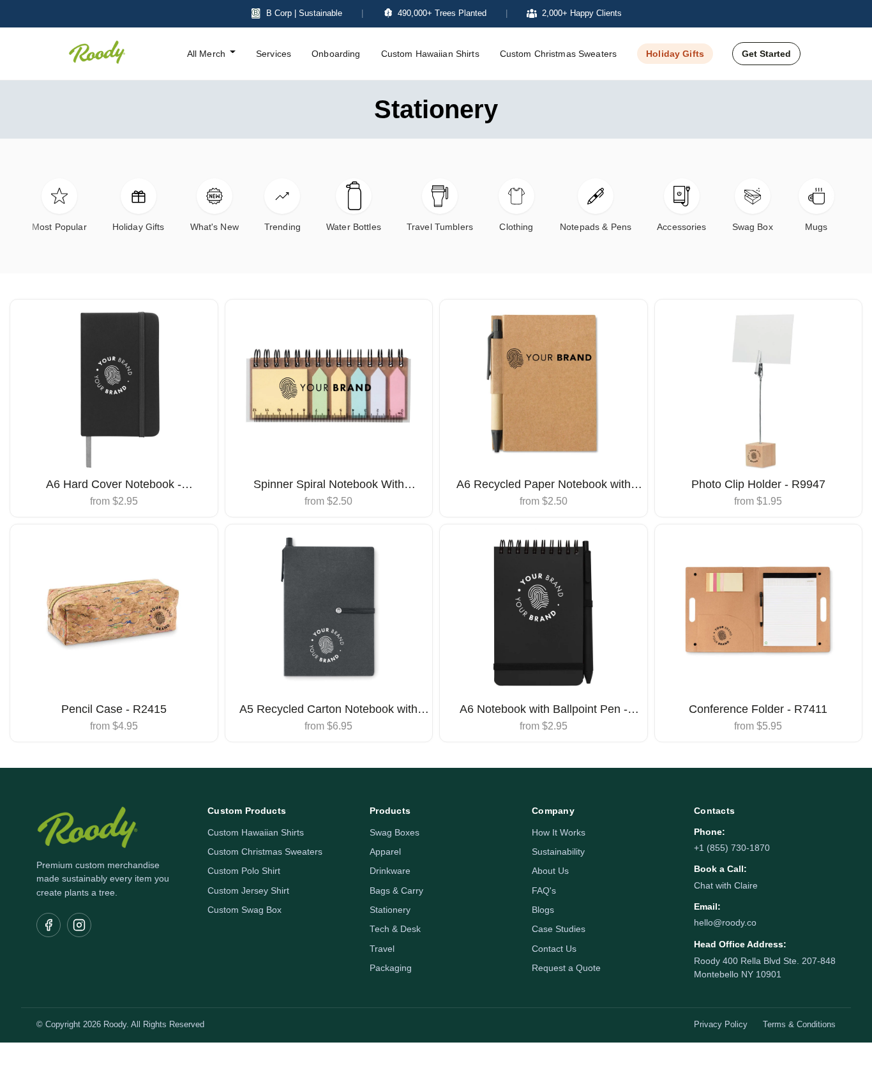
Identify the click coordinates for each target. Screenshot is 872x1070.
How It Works (558, 832)
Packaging (391, 968)
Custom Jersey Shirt (248, 891)
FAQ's (544, 891)
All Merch (206, 54)
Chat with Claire (726, 885)
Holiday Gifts (675, 54)
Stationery (390, 910)
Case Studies (558, 929)
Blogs (543, 910)
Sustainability (558, 852)
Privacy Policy (721, 1024)
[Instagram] (79, 925)
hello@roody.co (725, 923)
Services (273, 54)
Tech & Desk (395, 929)
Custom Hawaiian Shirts (430, 54)
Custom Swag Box (244, 910)
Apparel (385, 852)
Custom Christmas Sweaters (558, 54)
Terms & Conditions (799, 1024)
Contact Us (554, 949)
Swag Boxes (394, 832)
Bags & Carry (396, 891)
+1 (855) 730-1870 (732, 848)
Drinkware (390, 871)
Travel (382, 949)
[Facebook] (48, 925)
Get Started (766, 54)
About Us (550, 871)
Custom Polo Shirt (243, 871)
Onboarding (336, 54)
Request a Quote (566, 968)
